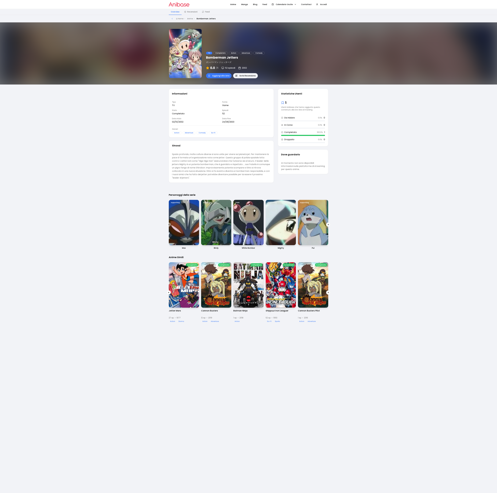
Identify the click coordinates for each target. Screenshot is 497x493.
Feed (207, 11)
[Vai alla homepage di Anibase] (179, 4)
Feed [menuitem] (264, 4)
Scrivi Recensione (247, 75)
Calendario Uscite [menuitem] (284, 4)
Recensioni (192, 11)
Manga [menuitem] (244, 4)
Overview (175, 11)
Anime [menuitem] (233, 4)
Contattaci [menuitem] (306, 4)
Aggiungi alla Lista (220, 75)
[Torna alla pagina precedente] (172, 19)
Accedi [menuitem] (323, 4)
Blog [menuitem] (255, 4)
